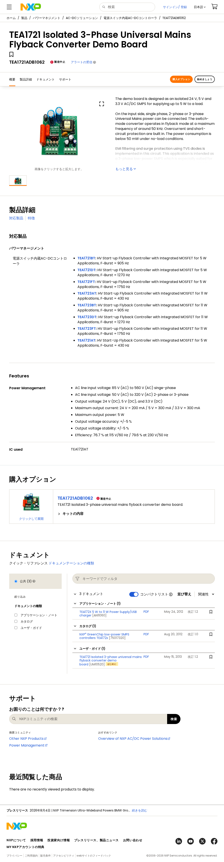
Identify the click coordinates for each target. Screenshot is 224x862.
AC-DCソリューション (82, 18)
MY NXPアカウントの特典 (25, 847)
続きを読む (139, 810)
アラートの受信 (81, 62)
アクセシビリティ (63, 855)
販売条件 (45, 855)
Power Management (26, 745)
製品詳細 (26, 79)
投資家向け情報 (58, 840)
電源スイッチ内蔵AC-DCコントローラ (130, 18)
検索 (174, 719)
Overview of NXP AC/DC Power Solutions (132, 738)
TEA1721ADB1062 (75, 498)
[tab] (134, 513)
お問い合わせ (132, 840)
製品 (24, 18)
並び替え (184, 594)
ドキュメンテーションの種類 (71, 563)
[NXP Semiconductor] (31, 7)
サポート (65, 79)
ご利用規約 (31, 855)
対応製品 (16, 218)
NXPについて (16, 840)
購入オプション (181, 79)
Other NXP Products (26, 738)
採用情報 (36, 840)
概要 (12, 79)
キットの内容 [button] (73, 513)
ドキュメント (45, 79)
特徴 (31, 218)
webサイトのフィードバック (94, 855)
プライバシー (14, 855)
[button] (199, 7)
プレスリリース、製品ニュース (96, 840)
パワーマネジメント (46, 18)
